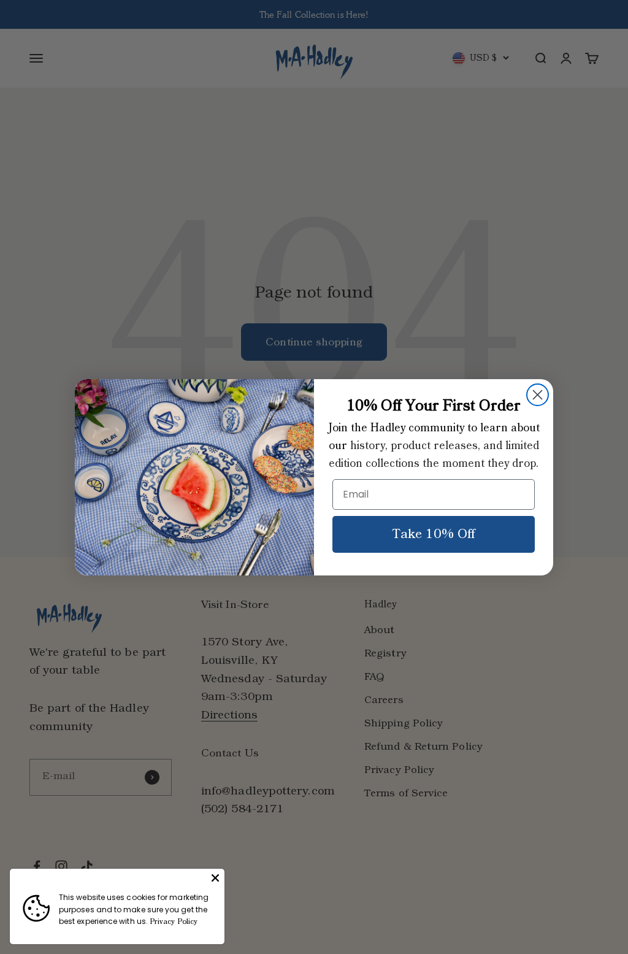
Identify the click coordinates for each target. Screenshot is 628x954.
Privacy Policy (173, 922)
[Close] (215, 878)
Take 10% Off (433, 534)
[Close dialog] (537, 395)
